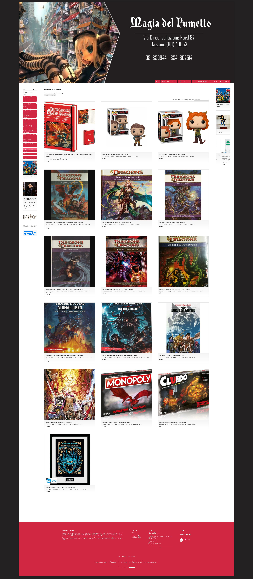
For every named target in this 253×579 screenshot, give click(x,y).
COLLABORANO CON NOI (200, 81)
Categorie (134, 533)
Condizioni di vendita (136, 537)
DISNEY (25, 101)
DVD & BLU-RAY (27, 110)
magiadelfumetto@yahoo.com (151, 562)
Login (163, 81)
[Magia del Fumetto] (126, 42)
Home (133, 532)
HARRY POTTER (27, 123)
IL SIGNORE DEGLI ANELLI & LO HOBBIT (28, 126)
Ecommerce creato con (126, 567)
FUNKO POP (26, 115)
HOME (158, 81)
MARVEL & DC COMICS (29, 134)
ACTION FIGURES (27, 96)
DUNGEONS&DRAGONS (29, 149)
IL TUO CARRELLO (214, 81)
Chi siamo (134, 538)
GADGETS (25, 117)
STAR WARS (26, 141)
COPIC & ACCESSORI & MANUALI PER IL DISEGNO (28, 105)
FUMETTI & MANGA (28, 112)
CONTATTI (182, 81)
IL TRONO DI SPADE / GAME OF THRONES (28, 129)
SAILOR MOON (27, 139)
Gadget (46, 95)
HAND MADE (26, 146)
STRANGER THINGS (28, 143)
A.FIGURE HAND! (171, 81)
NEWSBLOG (226, 81)
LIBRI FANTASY (27, 132)
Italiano (133, 556)
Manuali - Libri (53, 95)
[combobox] (201, 99)
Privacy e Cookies (136, 536)
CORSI (188, 81)
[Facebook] (180, 530)
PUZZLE (25, 137)
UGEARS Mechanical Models (28, 157)
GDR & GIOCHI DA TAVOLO (27, 120)
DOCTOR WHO (27, 108)
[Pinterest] (183, 530)
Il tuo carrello (135, 535)
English (123, 556)
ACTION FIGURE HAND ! (29, 99)
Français (128, 556)
